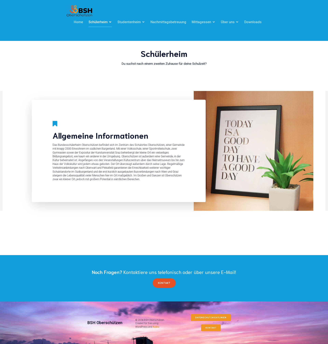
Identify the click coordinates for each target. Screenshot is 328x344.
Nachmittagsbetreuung (168, 22)
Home (78, 22)
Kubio (156, 326)
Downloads (253, 22)
